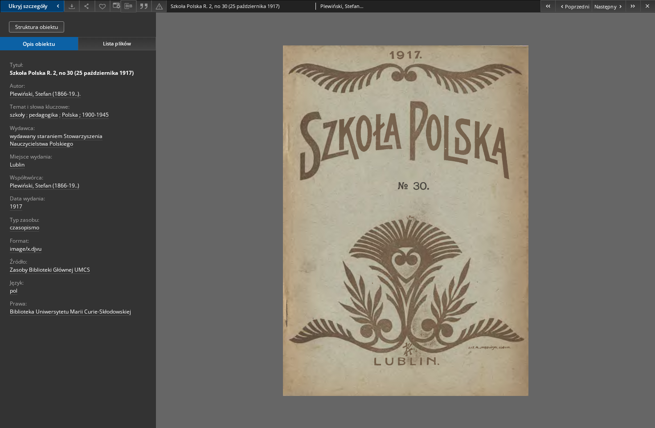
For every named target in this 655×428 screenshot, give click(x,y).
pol (13, 290)
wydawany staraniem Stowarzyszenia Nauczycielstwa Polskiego (56, 139)
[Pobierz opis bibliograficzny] (128, 6)
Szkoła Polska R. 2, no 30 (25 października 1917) (72, 73)
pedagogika (43, 114)
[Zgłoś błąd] (159, 6)
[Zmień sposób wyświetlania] (115, 6)
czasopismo (24, 227)
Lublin (17, 164)
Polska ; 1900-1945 (85, 114)
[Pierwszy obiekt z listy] (547, 6)
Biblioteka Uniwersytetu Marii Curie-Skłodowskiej (70, 311)
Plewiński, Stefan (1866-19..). (45, 94)
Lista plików (117, 43)
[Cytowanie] (143, 6)
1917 (16, 206)
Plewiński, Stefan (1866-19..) (44, 185)
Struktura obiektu (36, 27)
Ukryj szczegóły (27, 6)
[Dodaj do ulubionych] (102, 6)
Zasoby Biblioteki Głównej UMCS (50, 269)
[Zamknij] (647, 6)
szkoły (17, 114)
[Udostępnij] (86, 6)
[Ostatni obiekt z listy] (633, 6)
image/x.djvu (25, 249)
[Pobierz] (71, 6)
